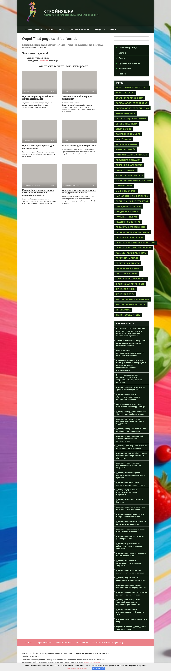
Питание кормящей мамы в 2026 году (131, 620)
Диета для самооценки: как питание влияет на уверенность (131, 586)
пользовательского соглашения (78, 668)
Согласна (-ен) (98, 668)
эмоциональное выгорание (132, 299)
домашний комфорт (128, 134)
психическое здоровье (129, 237)
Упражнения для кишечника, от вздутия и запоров (79, 191)
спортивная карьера (127, 263)
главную (44, 60)
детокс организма (126, 124)
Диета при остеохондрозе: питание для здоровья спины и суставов (130, 475)
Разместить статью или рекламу (107, 642)
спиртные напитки (127, 258)
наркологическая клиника (132, 196)
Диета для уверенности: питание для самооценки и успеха (131, 593)
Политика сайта (64, 642)
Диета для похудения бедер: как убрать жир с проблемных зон (131, 412)
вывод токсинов (126, 113)
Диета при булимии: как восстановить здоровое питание (131, 579)
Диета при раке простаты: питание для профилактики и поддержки (130, 421)
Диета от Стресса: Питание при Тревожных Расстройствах (130, 388)
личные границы (126, 170)
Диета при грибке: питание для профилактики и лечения (130, 508)
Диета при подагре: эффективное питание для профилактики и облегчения (131, 455)
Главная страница (33, 29)
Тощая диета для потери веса (79, 145)
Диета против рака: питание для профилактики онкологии (131, 429)
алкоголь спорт (125, 92)
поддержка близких (128, 211)
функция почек (125, 294)
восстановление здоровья (131, 103)
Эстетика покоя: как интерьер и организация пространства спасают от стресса (131, 343)
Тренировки (99, 29)
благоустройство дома (129, 98)
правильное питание (128, 222)
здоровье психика (127, 144)
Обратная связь (44, 642)
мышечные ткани (126, 191)
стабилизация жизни (128, 268)
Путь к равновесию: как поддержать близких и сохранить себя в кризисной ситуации (129, 378)
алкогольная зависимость (132, 87)
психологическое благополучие (135, 242)
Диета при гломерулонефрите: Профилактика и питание (130, 515)
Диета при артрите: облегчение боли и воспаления (131, 554)
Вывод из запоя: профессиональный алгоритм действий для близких (130, 352)
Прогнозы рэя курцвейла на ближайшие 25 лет (38, 97)
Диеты (61, 29)
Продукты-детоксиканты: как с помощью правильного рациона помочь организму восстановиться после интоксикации (131, 365)
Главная (28, 642)
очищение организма (129, 206)
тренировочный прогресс (131, 278)
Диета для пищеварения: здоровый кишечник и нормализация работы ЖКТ (129, 602)
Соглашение (82, 642)
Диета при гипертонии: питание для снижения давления (131, 522)
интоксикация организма (131, 154)
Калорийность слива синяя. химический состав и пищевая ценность (38, 192)
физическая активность (130, 284)
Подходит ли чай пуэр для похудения (77, 97)
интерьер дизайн (126, 149)
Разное (113, 29)
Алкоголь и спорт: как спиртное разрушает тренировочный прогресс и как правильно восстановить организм (130, 332)
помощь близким (126, 217)
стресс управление (126, 273)
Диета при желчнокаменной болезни (129, 500)
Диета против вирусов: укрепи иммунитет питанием (130, 530)
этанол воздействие (128, 315)
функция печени (125, 289)
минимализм (124, 185)
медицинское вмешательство (133, 180)
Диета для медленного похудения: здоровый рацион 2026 (130, 611)
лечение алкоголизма (129, 165)
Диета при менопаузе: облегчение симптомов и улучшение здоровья (128, 396)
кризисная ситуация (128, 160)
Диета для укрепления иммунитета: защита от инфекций (127, 492)
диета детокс (123, 129)
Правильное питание (79, 29)
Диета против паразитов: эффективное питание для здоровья (128, 465)
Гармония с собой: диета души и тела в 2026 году (131, 627)
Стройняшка (59, 11)
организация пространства (132, 201)
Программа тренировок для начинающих (38, 146)
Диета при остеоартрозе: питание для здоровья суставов (130, 483)
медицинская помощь (129, 175)
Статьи (49, 29)
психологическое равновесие (133, 247)
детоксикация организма (131, 118)
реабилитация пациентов (131, 253)
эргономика (123, 310)
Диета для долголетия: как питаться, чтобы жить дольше (130, 571)
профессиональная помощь (132, 232)
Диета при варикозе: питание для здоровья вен (130, 537)
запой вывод (124, 139)
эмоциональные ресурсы (131, 304)
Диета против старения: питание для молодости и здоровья (131, 447)
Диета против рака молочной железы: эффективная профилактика (130, 438)
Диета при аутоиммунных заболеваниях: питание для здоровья (129, 546)
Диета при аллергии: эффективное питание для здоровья (128, 563)
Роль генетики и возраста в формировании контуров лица (130, 405)
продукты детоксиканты (130, 227)
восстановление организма (132, 108)
